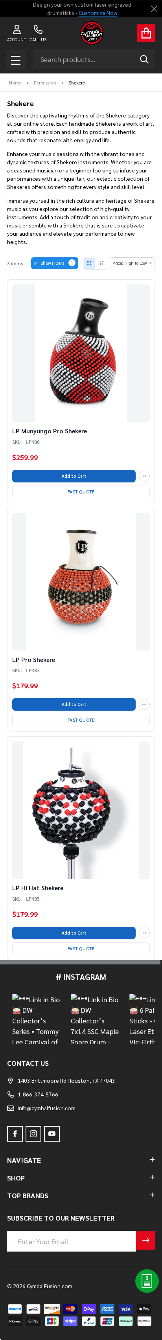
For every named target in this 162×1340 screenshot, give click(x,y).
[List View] (101, 263)
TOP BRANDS (27, 1195)
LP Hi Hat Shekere (37, 888)
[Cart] (146, 33)
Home (15, 82)
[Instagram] (33, 1133)
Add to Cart (74, 476)
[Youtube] (52, 1133)
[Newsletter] (145, 1240)
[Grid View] (89, 263)
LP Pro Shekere (33, 659)
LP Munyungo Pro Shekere (49, 431)
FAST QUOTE (81, 492)
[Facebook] (15, 1133)
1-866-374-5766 (38, 1094)
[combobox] (94, 59)
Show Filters (56, 263)
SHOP (16, 1177)
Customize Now (97, 12)
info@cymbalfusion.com (46, 1107)
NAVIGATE (24, 1159)
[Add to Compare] (144, 476)
